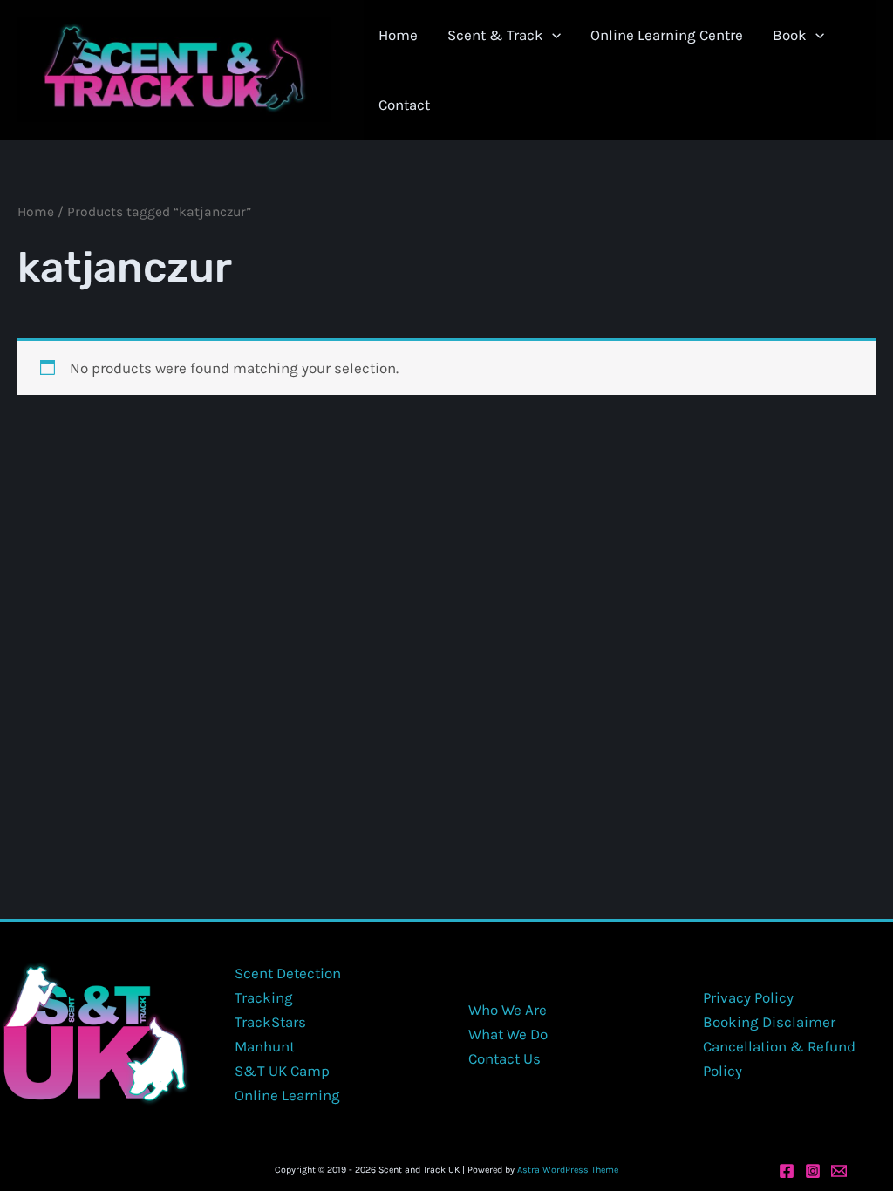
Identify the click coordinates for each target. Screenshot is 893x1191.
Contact (404, 104)
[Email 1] (839, 1171)
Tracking (264, 997)
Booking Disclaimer (769, 1022)
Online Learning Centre (666, 35)
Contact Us (504, 1058)
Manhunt (265, 1046)
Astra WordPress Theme (567, 1169)
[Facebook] (786, 1171)
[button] (552, 35)
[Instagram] (813, 1171)
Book (790, 35)
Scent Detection (288, 973)
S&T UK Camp (282, 1070)
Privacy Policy (748, 997)
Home (398, 35)
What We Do (508, 1034)
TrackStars (270, 1022)
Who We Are (507, 1009)
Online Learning (287, 1095)
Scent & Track (495, 35)
